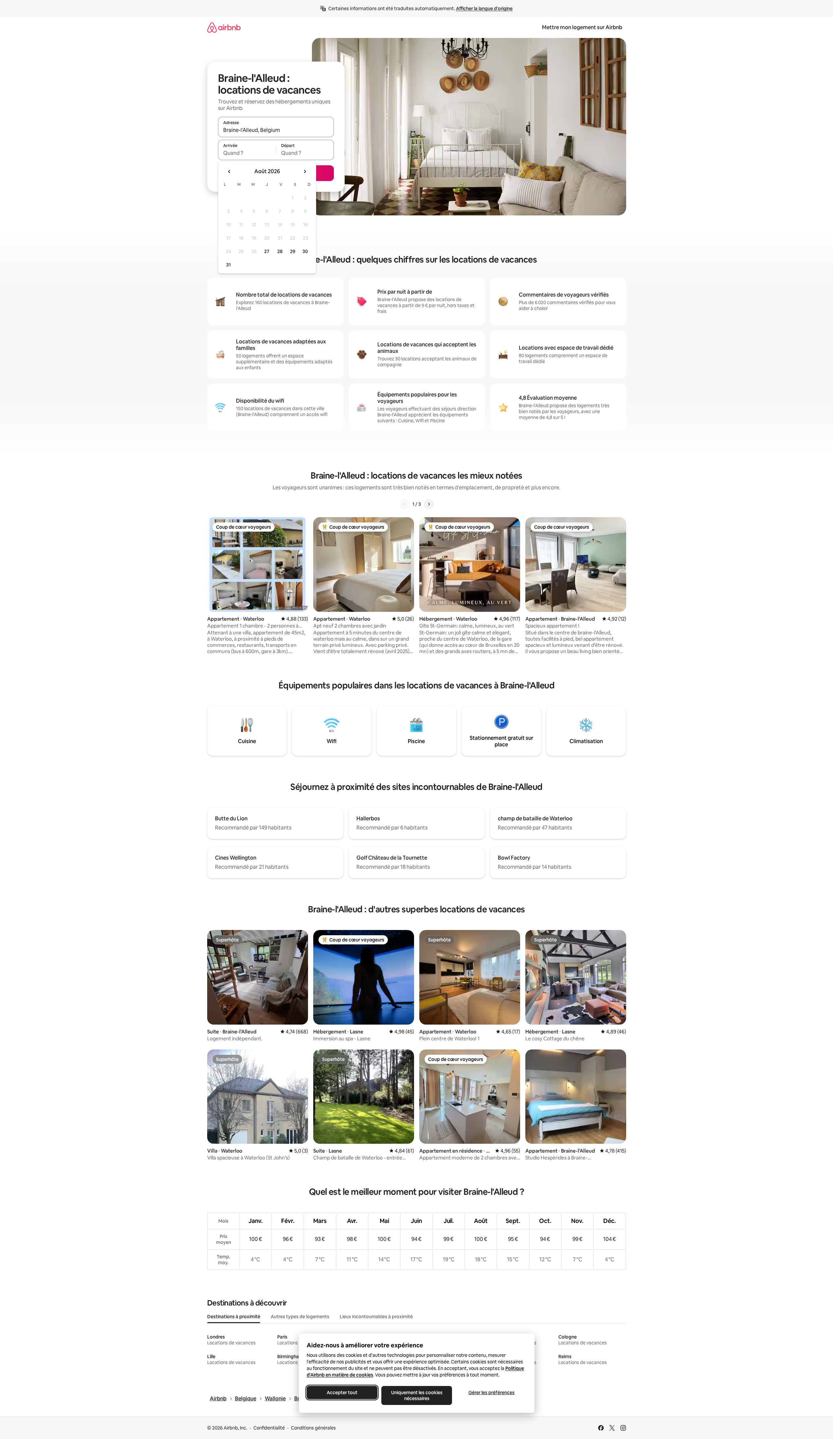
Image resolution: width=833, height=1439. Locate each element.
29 (292, 251)
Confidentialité (269, 1428)
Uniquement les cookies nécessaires (416, 1395)
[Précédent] (404, 504)
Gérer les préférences (491, 1392)
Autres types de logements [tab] (300, 1317)
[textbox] (247, 153)
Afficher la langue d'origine (484, 8)
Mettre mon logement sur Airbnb (582, 27)
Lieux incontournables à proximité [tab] (376, 1317)
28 (279, 251)
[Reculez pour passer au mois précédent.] (229, 171)
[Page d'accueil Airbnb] (224, 27)
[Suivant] (429, 504)
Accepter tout (342, 1392)
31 (228, 265)
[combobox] (276, 130)
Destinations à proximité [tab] (233, 1317)
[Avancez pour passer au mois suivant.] (305, 171)
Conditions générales (313, 1428)
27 (266, 251)
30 (305, 251)
